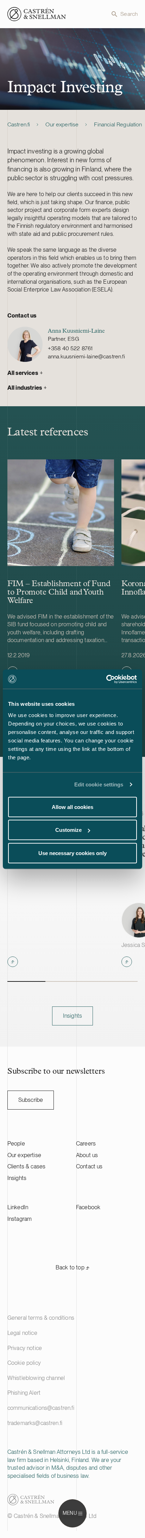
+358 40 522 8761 (70, 348)
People (16, 1143)
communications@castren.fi (40, 1408)
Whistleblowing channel (36, 1378)
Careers (86, 1143)
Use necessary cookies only (72, 853)
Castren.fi (18, 124)
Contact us (89, 1166)
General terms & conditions (40, 1317)
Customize (68, 830)
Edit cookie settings (99, 784)
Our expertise (61, 124)
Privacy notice (24, 1348)
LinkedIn (17, 1207)
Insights (16, 1178)
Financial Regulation (118, 124)
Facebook (88, 1207)
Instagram (19, 1219)
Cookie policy (24, 1363)
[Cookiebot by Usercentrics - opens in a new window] (106, 679)
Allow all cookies (72, 807)
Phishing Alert (23, 1392)
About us (87, 1155)
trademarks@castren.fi (34, 1423)
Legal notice (22, 1333)
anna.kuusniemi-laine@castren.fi (86, 356)
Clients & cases (26, 1166)
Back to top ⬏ (72, 1267)
